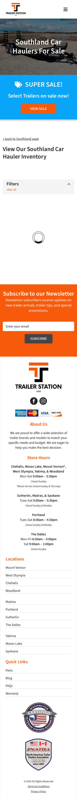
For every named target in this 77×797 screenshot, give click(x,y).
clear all (11, 190)
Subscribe (38, 338)
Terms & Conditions (39, 786)
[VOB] (39, 704)
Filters (13, 184)
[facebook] (34, 401)
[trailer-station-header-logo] (16, 4)
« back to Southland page (21, 139)
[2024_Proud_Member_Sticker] (38, 739)
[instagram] (43, 401)
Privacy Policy (38, 791)
